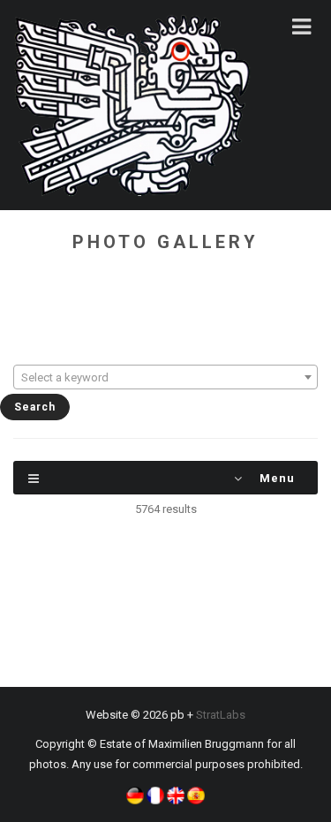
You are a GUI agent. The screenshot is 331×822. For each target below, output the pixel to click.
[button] (135, 794)
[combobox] (165, 377)
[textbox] (165, 378)
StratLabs (220, 714)
